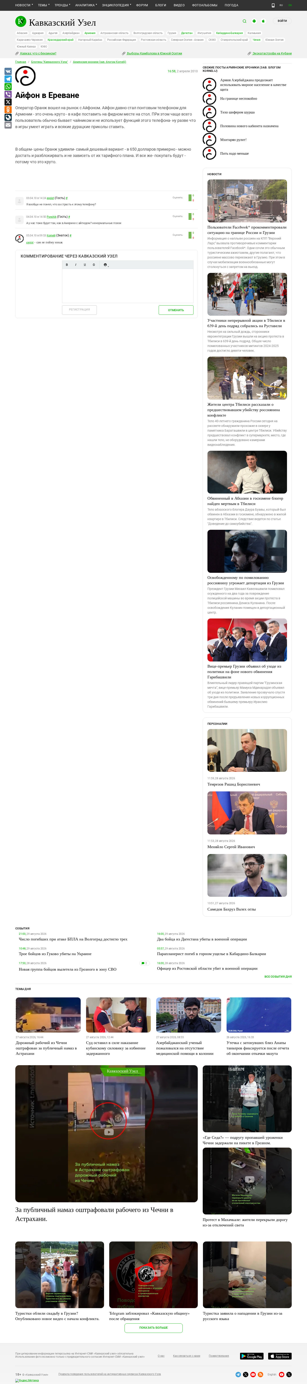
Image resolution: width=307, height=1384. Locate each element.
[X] (8, 102)
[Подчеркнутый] (84, 265)
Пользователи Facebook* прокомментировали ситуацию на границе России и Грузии (247, 229)
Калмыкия (254, 33)
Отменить (176, 310)
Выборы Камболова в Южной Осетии (154, 53)
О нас (161, 1355)
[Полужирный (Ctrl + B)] (66, 265)
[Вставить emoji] (105, 265)
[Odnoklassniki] (8, 110)
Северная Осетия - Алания (187, 39)
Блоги (160, 5)
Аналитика (85, 5)
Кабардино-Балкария (229, 33)
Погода (231, 5)
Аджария (37, 33)
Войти (282, 21)
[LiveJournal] (8, 117)
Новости (23, 5)
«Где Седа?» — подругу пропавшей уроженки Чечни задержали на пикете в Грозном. (243, 1140)
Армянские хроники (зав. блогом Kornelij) (99, 61)
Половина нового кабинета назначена (249, 125)
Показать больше (153, 1327)
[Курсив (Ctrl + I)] (75, 265)
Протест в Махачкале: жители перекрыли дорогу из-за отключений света (245, 1222)
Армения (90, 33)
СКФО (212, 39)
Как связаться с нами (186, 1355)
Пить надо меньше (234, 153)
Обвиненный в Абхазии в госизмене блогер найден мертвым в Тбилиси (245, 500)
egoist (50, 198)
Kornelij (51, 235)
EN (290, 5)
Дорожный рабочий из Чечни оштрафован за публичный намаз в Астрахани (46, 1048)
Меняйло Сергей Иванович (231, 846)
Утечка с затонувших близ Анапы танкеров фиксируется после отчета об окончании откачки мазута (258, 1048)
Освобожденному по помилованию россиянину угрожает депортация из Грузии (245, 580)
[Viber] (8, 94)
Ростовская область (153, 39)
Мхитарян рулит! (233, 139)
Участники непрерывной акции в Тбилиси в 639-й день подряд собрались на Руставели (246, 322)
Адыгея (53, 33)
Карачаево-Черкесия (30, 39)
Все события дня (278, 976)
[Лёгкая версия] (273, 5)
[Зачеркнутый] (93, 265)
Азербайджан (70, 33)
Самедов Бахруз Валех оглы (231, 909)
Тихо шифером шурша (237, 112)
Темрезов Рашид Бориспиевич (233, 784)
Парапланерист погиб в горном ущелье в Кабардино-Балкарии (211, 953)
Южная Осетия (274, 39)
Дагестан (187, 33)
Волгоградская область (148, 33)
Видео (179, 5)
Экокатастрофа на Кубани (272, 53)
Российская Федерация (121, 39)
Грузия (172, 33)
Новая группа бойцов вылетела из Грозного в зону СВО (67, 969)
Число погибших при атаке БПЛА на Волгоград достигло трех (73, 939)
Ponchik (51, 216)
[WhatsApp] (8, 87)
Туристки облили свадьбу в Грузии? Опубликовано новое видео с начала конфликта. (57, 1315)
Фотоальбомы (205, 5)
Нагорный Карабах (90, 39)
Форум (142, 5)
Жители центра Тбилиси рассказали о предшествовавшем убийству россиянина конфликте (243, 409)
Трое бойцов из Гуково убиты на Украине (55, 953)
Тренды (61, 5)
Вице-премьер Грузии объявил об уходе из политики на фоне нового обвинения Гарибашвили (244, 671)
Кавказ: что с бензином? (38, 53)
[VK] (8, 71)
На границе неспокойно (238, 98)
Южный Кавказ (26, 46)
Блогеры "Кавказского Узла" (49, 61)
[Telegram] (8, 79)
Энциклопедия (115, 5)
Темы (42, 5)
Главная (20, 61)
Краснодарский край (60, 39)
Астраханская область (114, 33)
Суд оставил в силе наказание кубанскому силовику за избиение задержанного (116, 1048)
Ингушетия (204, 33)
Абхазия (22, 33)
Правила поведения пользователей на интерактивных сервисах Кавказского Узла (109, 1374)
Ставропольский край (234, 39)
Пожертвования (219, 1355)
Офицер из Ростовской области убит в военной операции (207, 968)
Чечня (256, 39)
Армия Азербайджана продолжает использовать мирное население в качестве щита (253, 84)
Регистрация (79, 309)
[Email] (8, 125)
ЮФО (44, 46)
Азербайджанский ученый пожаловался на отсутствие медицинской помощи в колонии (185, 1048)
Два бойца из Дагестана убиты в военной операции (202, 939)
